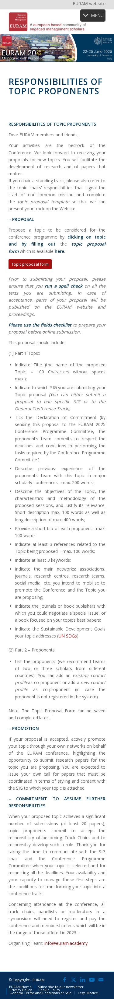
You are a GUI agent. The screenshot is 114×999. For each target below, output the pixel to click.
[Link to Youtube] (91, 979)
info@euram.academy (66, 943)
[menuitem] (20, 986)
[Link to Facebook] (64, 979)
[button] (97, 15)
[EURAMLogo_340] (47, 21)
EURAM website (89, 3)
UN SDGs (67, 636)
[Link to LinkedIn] (82, 979)
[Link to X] (73, 979)
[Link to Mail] (100, 979)
